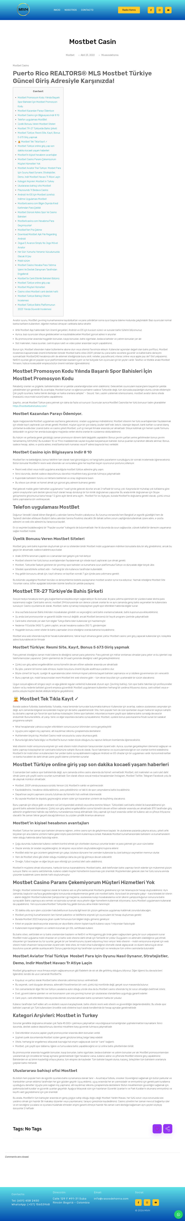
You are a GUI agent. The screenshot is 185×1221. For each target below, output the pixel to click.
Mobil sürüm (24, 260)
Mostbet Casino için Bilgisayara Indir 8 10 (38, 115)
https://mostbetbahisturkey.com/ (30, 406)
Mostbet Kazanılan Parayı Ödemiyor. (36, 110)
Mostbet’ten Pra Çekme (30, 229)
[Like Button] (157, 1128)
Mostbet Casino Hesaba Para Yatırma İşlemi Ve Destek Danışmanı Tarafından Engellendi (37, 269)
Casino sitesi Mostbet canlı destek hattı (38, 291)
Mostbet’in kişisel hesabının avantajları (37, 154)
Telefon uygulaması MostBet (32, 119)
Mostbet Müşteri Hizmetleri (31, 287)
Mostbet (70, 55)
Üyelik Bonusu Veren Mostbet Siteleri (36, 124)
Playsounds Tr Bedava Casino (33, 190)
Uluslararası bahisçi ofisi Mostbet (34, 185)
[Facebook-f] (151, 10)
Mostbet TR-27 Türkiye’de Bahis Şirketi (37, 128)
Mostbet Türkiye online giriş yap (34, 282)
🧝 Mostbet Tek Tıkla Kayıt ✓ (32, 141)
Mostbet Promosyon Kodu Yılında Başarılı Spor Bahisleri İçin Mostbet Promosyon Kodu (39, 102)
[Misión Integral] (23, 9)
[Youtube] (168, 10)
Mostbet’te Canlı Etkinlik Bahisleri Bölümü (38, 278)
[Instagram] (159, 10)
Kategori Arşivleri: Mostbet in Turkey (36, 181)
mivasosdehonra (109, 55)
